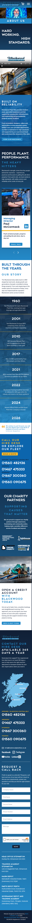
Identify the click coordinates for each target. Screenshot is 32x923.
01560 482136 (13, 463)
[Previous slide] (14, 252)
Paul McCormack (12, 225)
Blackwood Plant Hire (12, 917)
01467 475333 (13, 469)
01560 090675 (14, 482)
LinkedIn (26, 226)
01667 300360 (14, 476)
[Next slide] (18, 252)
